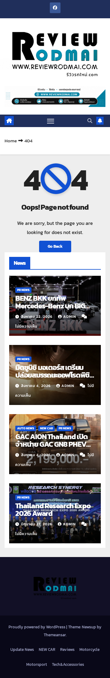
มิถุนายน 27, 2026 (37, 524)
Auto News (25, 428)
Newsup (89, 627)
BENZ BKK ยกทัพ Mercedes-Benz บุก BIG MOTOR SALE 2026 (50, 306)
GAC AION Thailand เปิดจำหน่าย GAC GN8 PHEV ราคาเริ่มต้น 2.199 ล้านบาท (51, 444)
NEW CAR (46, 428)
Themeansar (55, 635)
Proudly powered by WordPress (37, 627)
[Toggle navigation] (50, 121)
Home (11, 140)
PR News (23, 290)
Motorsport (36, 664)
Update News (22, 649)
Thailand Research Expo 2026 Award (53, 509)
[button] (89, 120)
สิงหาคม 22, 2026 (37, 316)
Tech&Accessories (68, 664)
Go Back (55, 246)
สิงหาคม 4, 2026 (36, 386)
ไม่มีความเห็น (26, 326)
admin (70, 316)
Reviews (67, 649)
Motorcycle (89, 649)
